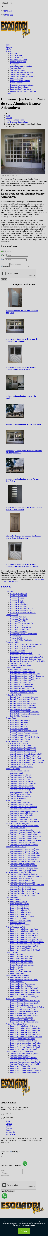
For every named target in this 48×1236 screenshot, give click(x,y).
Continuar (24, 1231)
